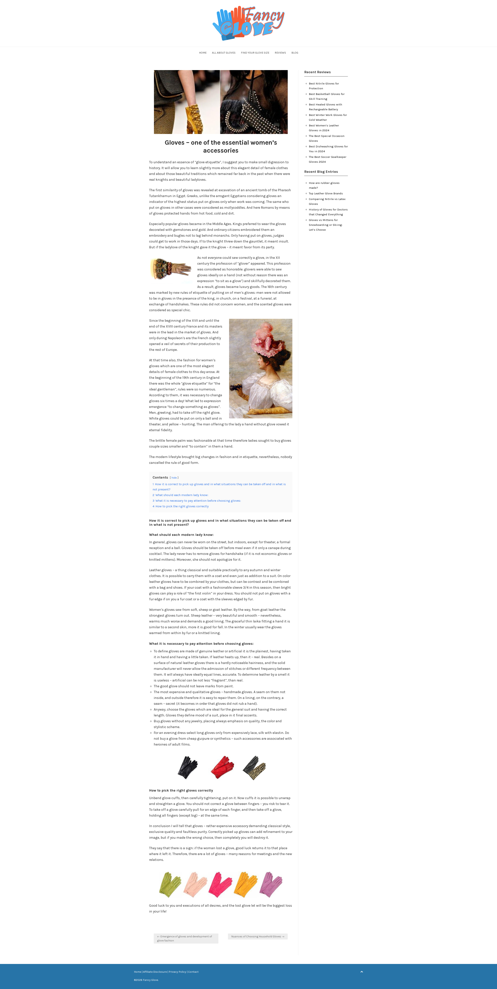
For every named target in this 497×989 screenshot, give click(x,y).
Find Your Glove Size (255, 52)
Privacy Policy (177, 971)
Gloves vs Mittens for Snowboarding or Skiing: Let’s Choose (325, 224)
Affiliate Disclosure (155, 971)
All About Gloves (223, 52)
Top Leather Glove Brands (326, 193)
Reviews (280, 52)
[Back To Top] (361, 972)
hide (174, 477)
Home (203, 52)
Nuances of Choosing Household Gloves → (257, 936)
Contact (193, 971)
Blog (294, 52)
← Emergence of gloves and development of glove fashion (184, 938)
